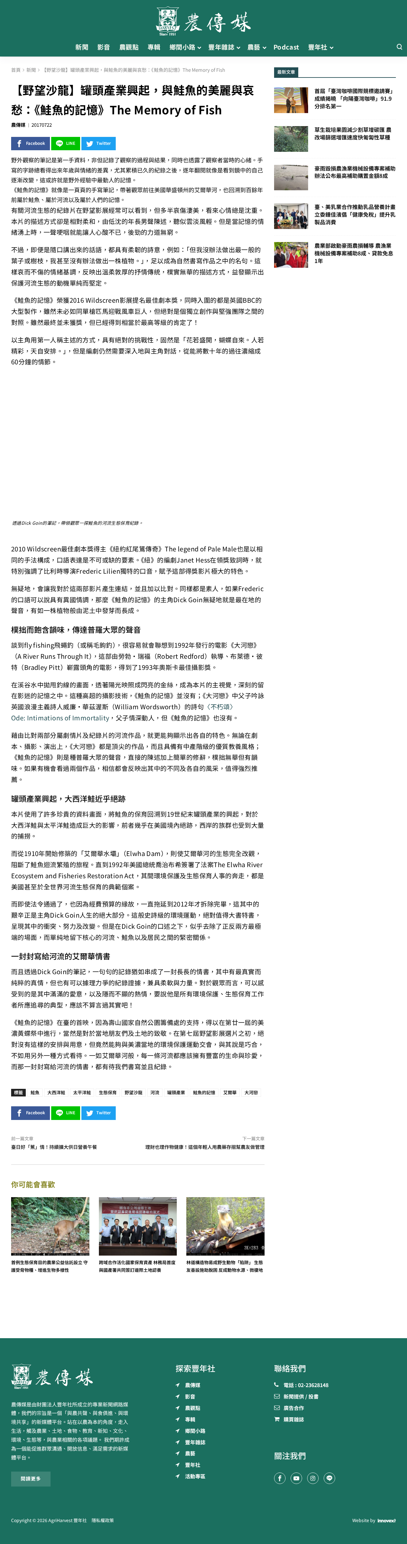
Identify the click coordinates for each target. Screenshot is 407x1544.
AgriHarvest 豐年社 (67, 1520)
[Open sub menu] (199, 47)
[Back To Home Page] (72, 1376)
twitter (103, 143)
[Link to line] (329, 1478)
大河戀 (251, 1093)
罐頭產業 (176, 1093)
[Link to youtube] (296, 1478)
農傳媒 (18, 125)
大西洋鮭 (56, 1093)
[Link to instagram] (313, 1478)
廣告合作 (294, 1408)
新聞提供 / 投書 (301, 1396)
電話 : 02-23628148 (306, 1385)
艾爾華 (230, 1093)
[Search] (399, 47)
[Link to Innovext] (387, 1521)
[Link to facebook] (280, 1478)
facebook (35, 143)
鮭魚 (35, 1093)
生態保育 (108, 1093)
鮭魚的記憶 (204, 1093)
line (70, 143)
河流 (154, 1093)
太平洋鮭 (82, 1093)
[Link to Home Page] (203, 19)
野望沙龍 (133, 1093)
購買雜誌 (294, 1419)
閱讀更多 (31, 1479)
